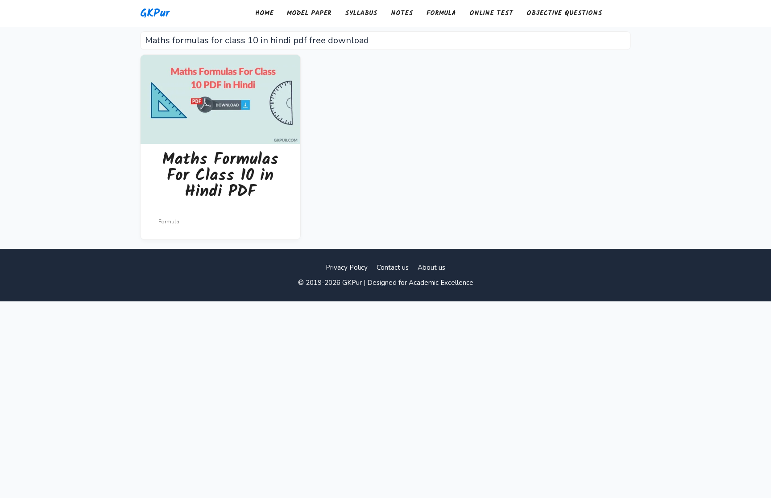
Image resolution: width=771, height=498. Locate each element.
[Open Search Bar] (620, 13)
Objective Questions (564, 13)
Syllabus (361, 13)
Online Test (491, 13)
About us (431, 267)
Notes (402, 13)
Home (264, 13)
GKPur (155, 13)
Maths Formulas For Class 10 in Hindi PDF (220, 176)
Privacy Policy (347, 267)
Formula (441, 13)
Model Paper (309, 13)
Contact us (393, 267)
